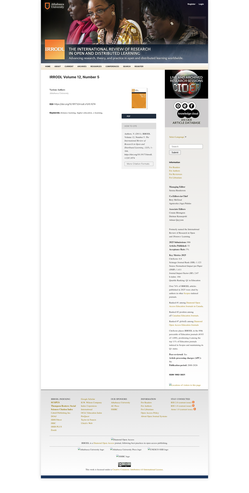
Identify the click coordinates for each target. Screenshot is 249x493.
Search (127, 66)
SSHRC (114, 409)
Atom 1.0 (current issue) (182, 409)
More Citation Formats (138, 163)
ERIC (53, 423)
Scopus (187, 293)
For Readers (174, 167)
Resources (96, 66)
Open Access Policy (150, 412)
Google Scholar (88, 398)
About (57, 66)
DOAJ (53, 416)
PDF (128, 116)
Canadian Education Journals (185, 315)
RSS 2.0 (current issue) (181, 402)
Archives (81, 66)
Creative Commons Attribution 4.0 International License (137, 469)
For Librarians (175, 177)
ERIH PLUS (56, 426)
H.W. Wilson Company (91, 402)
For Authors (174, 170)
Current (69, 66)
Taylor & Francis (88, 419)
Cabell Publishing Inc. (61, 412)
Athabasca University (120, 402)
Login (201, 4)
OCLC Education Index (91, 412)
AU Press (115, 405)
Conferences (112, 66)
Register (139, 66)
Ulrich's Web (87, 423)
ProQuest (85, 416)
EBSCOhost (56, 419)
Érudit (53, 430)
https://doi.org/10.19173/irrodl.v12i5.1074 (75, 104)
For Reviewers (175, 174)
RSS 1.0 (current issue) (181, 405)
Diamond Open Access (104, 442)
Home (47, 66)
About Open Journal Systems (154, 416)
